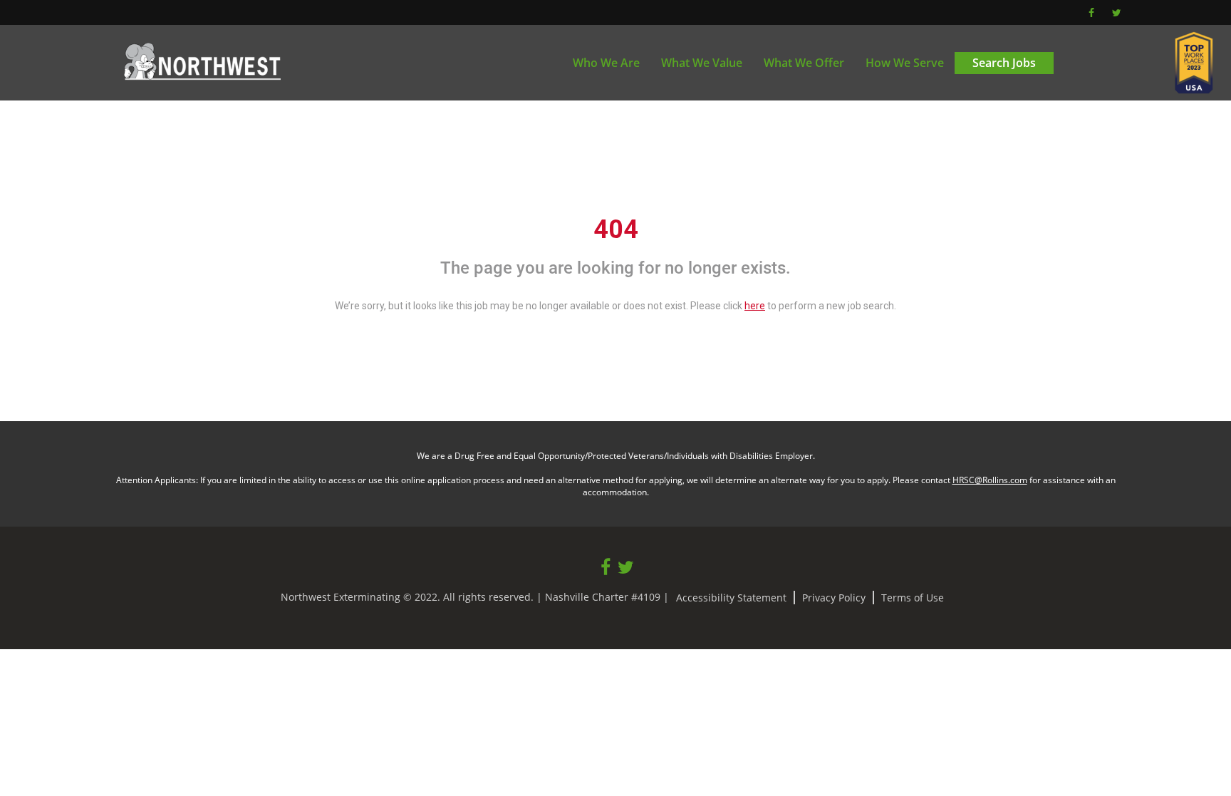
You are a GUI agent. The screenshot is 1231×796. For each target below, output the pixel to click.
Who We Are (606, 63)
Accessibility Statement (731, 597)
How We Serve (905, 63)
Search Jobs (1004, 63)
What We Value (701, 63)
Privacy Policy (834, 597)
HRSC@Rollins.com (989, 480)
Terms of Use (912, 597)
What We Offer (804, 63)
